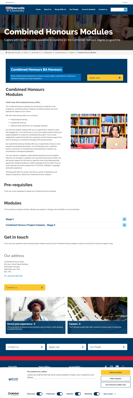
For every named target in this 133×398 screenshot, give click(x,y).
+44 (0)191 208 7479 (15, 276)
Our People (73, 9)
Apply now (54, 346)
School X (10, 2)
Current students (88, 9)
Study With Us (60, 9)
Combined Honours (61, 52)
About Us (47, 9)
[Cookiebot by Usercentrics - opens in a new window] (13, 393)
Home (38, 9)
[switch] (60, 393)
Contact (124, 2)
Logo (15, 10)
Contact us (103, 9)
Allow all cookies (116, 372)
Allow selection (115, 378)
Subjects (72, 52)
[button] (124, 219)
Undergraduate (48, 52)
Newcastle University (14, 52)
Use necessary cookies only (116, 385)
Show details (108, 394)
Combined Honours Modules (87, 52)
